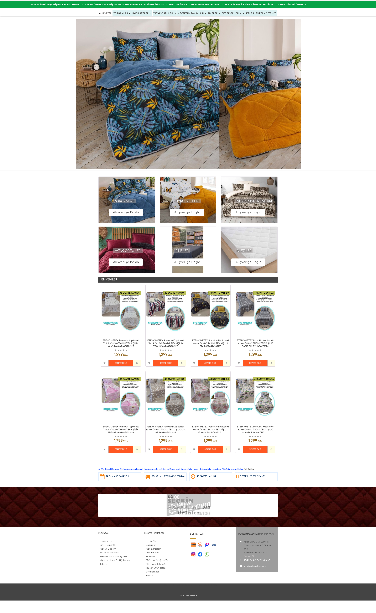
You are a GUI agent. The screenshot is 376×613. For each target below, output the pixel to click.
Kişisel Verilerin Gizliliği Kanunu (115, 560)
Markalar (151, 556)
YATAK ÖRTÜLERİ (128, 251)
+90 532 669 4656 (257, 560)
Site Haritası (152, 572)
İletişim (103, 564)
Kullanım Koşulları (109, 553)
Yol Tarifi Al (249, 469)
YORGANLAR (124, 201)
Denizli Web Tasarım (188, 596)
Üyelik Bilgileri (153, 541)
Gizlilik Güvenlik (108, 545)
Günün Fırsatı (153, 553)
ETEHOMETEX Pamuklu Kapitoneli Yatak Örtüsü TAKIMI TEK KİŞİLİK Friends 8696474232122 (210, 430)
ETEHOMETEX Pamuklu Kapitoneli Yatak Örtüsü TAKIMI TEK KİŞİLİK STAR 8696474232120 (210, 343)
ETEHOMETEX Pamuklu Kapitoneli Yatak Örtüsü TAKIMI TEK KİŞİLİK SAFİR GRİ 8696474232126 (255, 343)
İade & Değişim (153, 549)
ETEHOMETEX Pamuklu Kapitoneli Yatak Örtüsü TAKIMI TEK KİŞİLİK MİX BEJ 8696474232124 (166, 430)
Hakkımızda (106, 541)
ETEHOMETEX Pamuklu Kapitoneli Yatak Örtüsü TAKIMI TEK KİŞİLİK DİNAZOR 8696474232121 (255, 430)
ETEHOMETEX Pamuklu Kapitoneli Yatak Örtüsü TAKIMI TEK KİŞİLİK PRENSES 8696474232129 (121, 430)
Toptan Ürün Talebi (156, 568)
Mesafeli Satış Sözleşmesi (113, 556)
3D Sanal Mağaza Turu (158, 560)
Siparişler (151, 545)
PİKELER (182, 251)
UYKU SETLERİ (187, 201)
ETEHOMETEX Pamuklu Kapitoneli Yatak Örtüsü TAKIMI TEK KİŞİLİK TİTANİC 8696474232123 (165, 343)
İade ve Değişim (108, 549)
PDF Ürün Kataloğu (156, 564)
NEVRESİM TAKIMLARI (254, 201)
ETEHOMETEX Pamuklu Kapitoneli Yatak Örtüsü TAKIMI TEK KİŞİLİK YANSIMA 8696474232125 (121, 343)
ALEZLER (244, 251)
